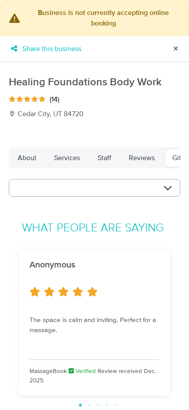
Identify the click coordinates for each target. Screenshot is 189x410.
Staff (104, 157)
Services (67, 157)
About (27, 157)
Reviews (142, 157)
